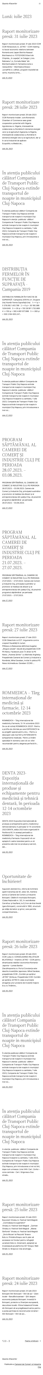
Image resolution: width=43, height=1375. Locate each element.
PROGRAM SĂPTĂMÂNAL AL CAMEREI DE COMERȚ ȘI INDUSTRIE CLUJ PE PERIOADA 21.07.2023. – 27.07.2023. (21, 550)
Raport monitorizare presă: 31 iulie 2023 (21, 34)
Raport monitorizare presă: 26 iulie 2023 (21, 944)
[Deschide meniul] (39, 3)
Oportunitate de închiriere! (17, 879)
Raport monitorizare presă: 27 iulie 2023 (21, 627)
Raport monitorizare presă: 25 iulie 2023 (21, 1207)
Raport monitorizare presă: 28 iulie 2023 (21, 105)
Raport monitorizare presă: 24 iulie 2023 (21, 1281)
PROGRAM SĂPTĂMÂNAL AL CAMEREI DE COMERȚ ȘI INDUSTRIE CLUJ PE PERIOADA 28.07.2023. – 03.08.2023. (21, 457)
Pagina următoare (33, 1341)
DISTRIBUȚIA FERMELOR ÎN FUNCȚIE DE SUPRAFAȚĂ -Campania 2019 (16, 279)
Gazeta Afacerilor (9, 4)
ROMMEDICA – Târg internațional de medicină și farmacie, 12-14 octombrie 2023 (21, 703)
